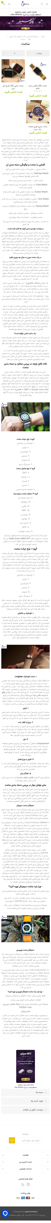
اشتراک (12, 1140)
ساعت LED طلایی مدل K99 (38, 87)
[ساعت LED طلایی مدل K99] (38, 70)
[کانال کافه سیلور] (25, 23)
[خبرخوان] (23, 1184)
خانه (42, 36)
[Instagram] (28, 1184)
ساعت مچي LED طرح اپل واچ (13, 87)
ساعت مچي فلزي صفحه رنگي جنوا (37, 128)
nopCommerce (30, 1211)
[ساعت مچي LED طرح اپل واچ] (13, 70)
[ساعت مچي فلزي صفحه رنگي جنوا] (38, 111)
